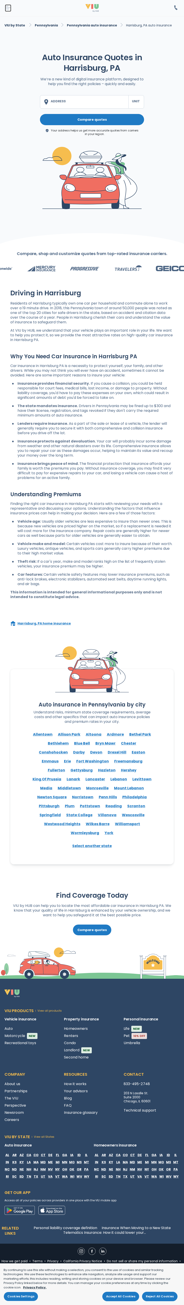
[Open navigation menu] (8, 8)
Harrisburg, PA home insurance (44, 623)
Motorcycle (20, 1035)
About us (12, 1083)
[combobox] (84, 102)
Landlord (77, 1050)
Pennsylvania (46, 25)
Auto (8, 1028)
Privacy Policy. (34, 1287)
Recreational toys (20, 1042)
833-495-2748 (137, 1083)
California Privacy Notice (82, 1261)
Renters (71, 1035)
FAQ (67, 1105)
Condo (70, 1042)
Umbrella (132, 1042)
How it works (75, 1083)
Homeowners (76, 1028)
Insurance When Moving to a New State (136, 1227)
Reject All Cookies (160, 1296)
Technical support (140, 1110)
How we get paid (15, 1261)
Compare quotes (92, 119)
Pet (134, 1035)
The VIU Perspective (15, 1102)
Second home (76, 1057)
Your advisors (76, 1091)
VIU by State (15, 25)
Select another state (92, 846)
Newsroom (14, 1112)
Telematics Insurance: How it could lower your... (104, 1232)
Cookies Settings (20, 1296)
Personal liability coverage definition (65, 1227)
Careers (11, 1119)
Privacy (53, 1261)
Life (132, 1028)
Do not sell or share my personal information (142, 1261)
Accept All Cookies (120, 1296)
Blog (68, 1098)
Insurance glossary (81, 1112)
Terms (37, 1261)
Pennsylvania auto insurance (92, 25)
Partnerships (15, 1091)
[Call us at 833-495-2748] (176, 8)
